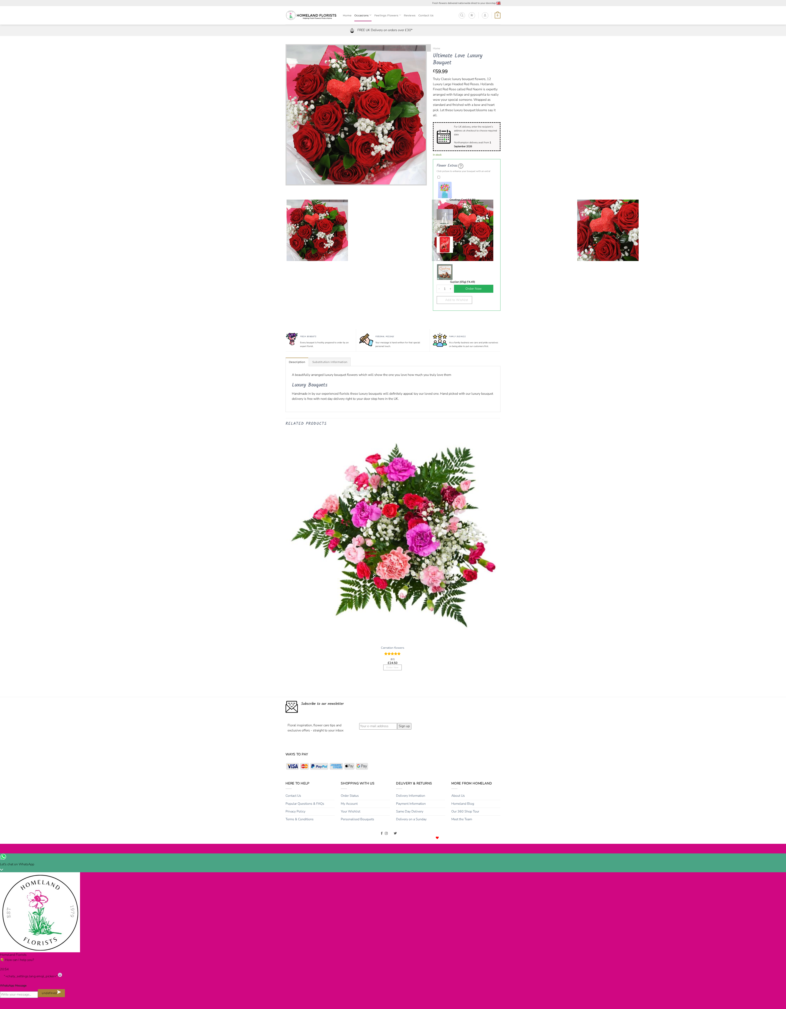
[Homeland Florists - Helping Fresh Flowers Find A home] (311, 15)
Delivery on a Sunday (411, 819)
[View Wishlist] (472, 15)
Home (436, 48)
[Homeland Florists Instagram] (386, 833)
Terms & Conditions (300, 819)
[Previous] (290, 189)
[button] (462, 15)
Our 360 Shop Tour (465, 811)
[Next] (301, 189)
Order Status (350, 795)
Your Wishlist (350, 811)
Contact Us (293, 795)
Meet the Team (461, 819)
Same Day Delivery (409, 811)
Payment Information (411, 803)
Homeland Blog (462, 803)
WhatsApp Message (13, 986)
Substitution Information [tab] (329, 362)
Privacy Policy (295, 811)
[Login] (485, 15)
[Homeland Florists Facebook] (381, 833)
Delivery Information (410, 795)
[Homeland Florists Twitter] (395, 833)
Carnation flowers (392, 648)
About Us (458, 795)
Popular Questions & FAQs (305, 803)
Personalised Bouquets (357, 819)
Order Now (473, 288)
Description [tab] (297, 362)
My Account (349, 803)
